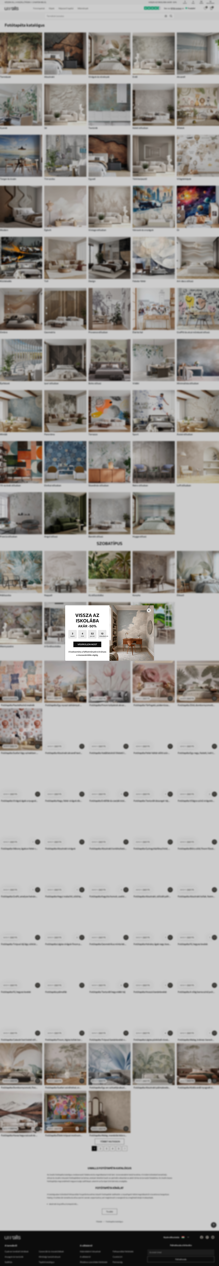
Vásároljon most (87, 644)
